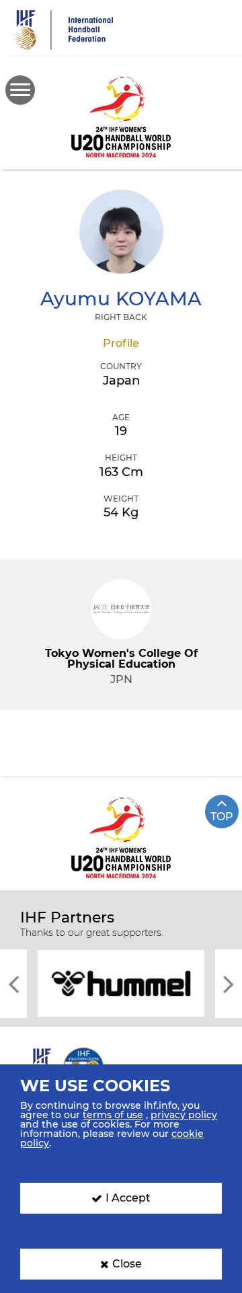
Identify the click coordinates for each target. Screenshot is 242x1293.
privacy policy (184, 1115)
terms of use (113, 1115)
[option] (121, 982)
